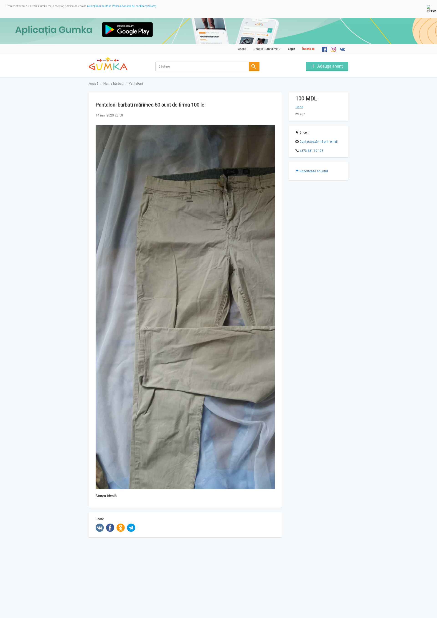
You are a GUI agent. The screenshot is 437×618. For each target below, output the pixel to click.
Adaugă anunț (330, 66)
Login (291, 49)
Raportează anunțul (314, 171)
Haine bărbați (113, 83)
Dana (299, 107)
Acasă (242, 49)
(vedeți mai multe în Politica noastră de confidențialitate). (122, 6)
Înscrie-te (308, 49)
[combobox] (202, 66)
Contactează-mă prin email (319, 141)
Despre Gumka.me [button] (266, 49)
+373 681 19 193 (311, 150)
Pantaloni (136, 83)
